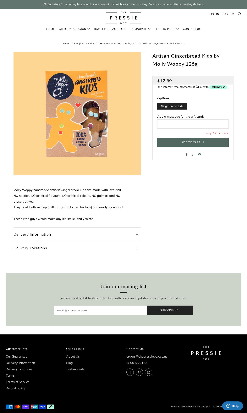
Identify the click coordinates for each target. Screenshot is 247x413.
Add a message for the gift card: (180, 116)
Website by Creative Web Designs (190, 406)
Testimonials (75, 369)
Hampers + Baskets (108, 28)
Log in (214, 14)
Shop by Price (165, 28)
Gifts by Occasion (72, 28)
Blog (69, 363)
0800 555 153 (136, 363)
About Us (73, 356)
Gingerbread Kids (172, 106)
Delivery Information (20, 363)
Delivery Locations (19, 369)
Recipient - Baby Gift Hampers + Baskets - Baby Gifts (106, 43)
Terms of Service (18, 382)
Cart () (228, 14)
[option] (77, 113)
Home (50, 28)
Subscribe (167, 310)
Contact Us (192, 28)
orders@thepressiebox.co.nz (146, 356)
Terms (10, 375)
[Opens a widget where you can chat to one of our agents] (232, 406)
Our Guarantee (16, 356)
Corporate (138, 28)
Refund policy (15, 388)
